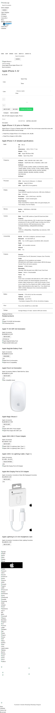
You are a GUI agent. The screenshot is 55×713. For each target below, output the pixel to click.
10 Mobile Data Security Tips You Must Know (48, 676)
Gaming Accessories (6, 691)
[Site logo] (5, 2)
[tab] (31, 121)
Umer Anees (31, 701)
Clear (16, 93)
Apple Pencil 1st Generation (11, 368)
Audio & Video (4, 688)
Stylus (27, 371)
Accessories (9, 332)
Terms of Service (33, 693)
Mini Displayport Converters (30, 475)
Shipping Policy (33, 691)
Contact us (31, 699)
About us (31, 696)
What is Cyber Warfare (43, 668)
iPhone (11, 65)
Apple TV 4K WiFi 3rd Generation (13, 329)
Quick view (8, 326)
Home (3, 65)
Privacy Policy (32, 685)
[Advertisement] (27, 40)
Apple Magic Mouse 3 (9, 417)
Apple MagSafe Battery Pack (12, 348)
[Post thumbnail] (33, 669)
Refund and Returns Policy (35, 688)
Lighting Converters (28, 540)
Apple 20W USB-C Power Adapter (14, 436)
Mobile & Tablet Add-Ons (18, 371)
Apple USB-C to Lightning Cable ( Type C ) (17, 454)
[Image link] (4, 667)
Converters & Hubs (17, 475)
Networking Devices (6, 693)
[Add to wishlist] (11, 326)
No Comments (49, 670)
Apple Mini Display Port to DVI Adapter (15, 471)
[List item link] (13, 674)
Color (4, 91)
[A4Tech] (27, 607)
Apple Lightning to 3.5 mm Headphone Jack (17, 537)
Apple (7, 65)
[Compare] (4, 326)
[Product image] (8, 323)
